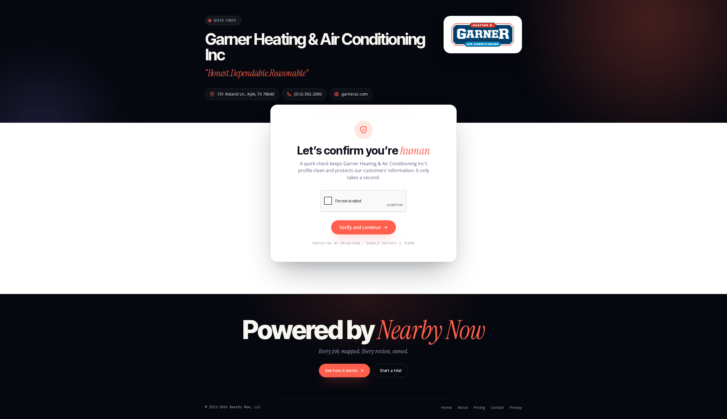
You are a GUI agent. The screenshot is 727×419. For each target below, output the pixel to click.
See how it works (341, 370)
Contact (497, 407)
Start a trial (391, 370)
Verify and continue (360, 227)
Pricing (479, 407)
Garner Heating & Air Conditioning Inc (315, 46)
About (462, 407)
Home (446, 407)
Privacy (516, 407)
